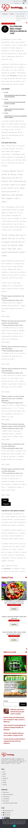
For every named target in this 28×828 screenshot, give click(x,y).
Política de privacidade (8, 794)
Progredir (6, 504)
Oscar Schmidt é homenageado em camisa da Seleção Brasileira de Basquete (15, 727)
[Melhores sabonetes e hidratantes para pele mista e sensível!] (6, 711)
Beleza (4, 774)
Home (4, 772)
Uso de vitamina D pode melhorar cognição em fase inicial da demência (14, 741)
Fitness (4, 780)
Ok (14, 825)
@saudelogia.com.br (8, 810)
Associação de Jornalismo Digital (10, 803)
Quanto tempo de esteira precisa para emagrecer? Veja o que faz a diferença (14, 719)
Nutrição (5, 784)
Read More (14, 609)
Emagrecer (5, 778)
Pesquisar (6, 701)
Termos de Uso (6, 796)
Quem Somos (6, 792)
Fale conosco (6, 801)
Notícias (4, 782)
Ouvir (5, 30)
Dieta (4, 776)
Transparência (6, 798)
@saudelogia (7, 812)
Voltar (5, 500)
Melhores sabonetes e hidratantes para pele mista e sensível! (17, 711)
